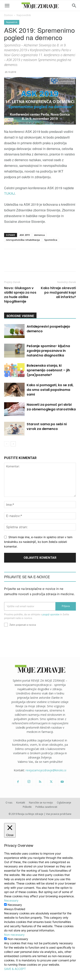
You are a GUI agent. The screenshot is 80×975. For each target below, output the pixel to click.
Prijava (66, 606)
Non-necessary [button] (14, 934)
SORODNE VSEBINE (20, 316)
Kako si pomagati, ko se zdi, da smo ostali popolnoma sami (50, 390)
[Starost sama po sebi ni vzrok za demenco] (14, 429)
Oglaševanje (64, 802)
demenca (39, 234)
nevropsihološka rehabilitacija (23, 239)
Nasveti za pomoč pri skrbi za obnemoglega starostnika (51, 407)
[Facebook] (18, 782)
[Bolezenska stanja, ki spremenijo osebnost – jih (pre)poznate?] (14, 370)
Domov (8, 15)
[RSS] (40, 782)
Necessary (15, 904)
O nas (9, 802)
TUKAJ (9, 193)
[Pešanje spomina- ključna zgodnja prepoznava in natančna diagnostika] (14, 351)
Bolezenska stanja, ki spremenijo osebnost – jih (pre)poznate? (48, 370)
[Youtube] (62, 782)
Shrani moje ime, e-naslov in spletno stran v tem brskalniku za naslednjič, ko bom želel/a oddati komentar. (38, 541)
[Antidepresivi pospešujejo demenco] (14, 331)
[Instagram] (29, 782)
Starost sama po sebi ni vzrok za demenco (47, 426)
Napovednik (24, 15)
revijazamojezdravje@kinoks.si (46, 770)
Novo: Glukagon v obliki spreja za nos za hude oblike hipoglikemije (20, 295)
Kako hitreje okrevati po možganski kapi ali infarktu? (58, 292)
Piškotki (27, 807)
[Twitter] (51, 782)
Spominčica (50, 239)
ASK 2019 (25, 234)
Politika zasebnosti (46, 807)
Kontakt (20, 802)
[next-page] (13, 443)
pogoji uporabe (50, 614)
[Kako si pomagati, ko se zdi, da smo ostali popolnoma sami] (14, 390)
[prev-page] (6, 443)
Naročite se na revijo (41, 802)
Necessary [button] (11, 900)
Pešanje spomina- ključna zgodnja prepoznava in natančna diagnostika (48, 351)
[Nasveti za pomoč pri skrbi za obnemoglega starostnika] (14, 409)
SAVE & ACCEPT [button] (15, 969)
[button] (7, 5)
